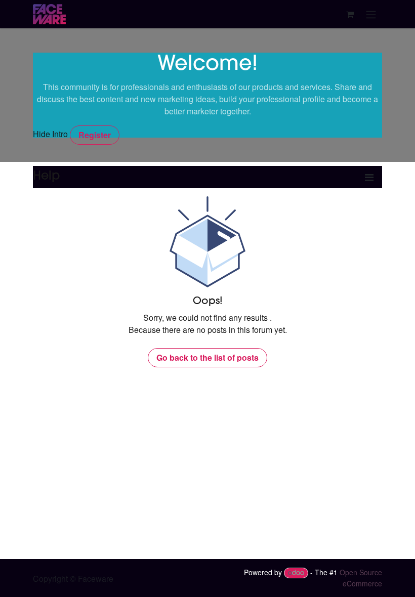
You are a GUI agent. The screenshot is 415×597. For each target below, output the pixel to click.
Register (94, 135)
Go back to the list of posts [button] (207, 357)
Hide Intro (50, 134)
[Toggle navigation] (371, 14)
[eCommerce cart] (350, 14)
